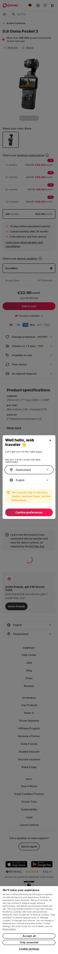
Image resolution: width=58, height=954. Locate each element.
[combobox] (29, 470)
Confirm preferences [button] (29, 512)
